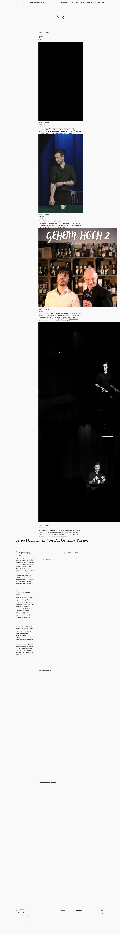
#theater (59, 227)
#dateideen (51, 133)
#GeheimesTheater (43, 320)
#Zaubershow (53, 320)
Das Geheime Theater (37, 2)
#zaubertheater (59, 133)
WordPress (24, 926)
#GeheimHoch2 (73, 319)
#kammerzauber (61, 320)
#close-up (65, 227)
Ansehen (40, 126)
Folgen (40, 41)
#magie (70, 133)
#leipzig (66, 133)
